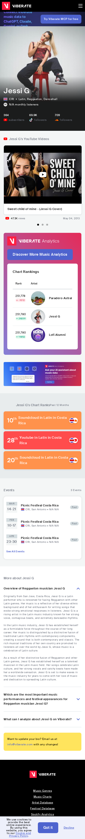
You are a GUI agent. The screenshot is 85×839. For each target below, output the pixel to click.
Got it (48, 827)
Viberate (16, 6)
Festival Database (42, 808)
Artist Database (42, 802)
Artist (34, 283)
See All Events (15, 551)
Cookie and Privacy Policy (20, 834)
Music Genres (42, 791)
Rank (18, 283)
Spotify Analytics (42, 814)
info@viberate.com (20, 744)
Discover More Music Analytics (40, 254)
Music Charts (43, 796)
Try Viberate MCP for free (61, 19)
